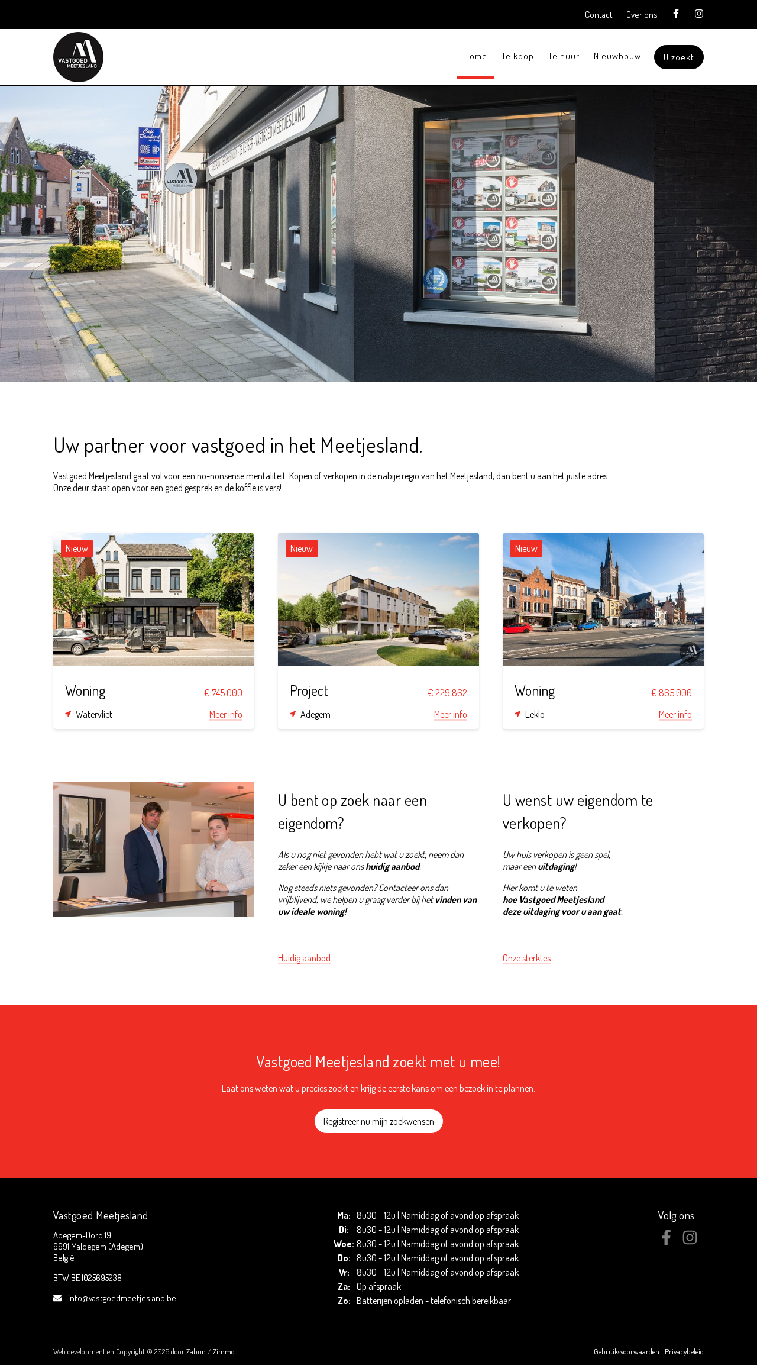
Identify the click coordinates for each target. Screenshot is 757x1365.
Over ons (642, 14)
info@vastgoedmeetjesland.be (122, 1297)
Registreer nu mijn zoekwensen (378, 1121)
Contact (599, 14)
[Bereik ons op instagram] (690, 1242)
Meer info (225, 714)
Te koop (518, 56)
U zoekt (679, 57)
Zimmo (224, 1351)
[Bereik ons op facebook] (666, 1242)
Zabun (196, 1351)
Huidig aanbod (304, 958)
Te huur (564, 56)
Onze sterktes (527, 958)
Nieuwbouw (617, 56)
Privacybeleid (684, 1351)
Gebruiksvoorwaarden (627, 1351)
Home (475, 56)
